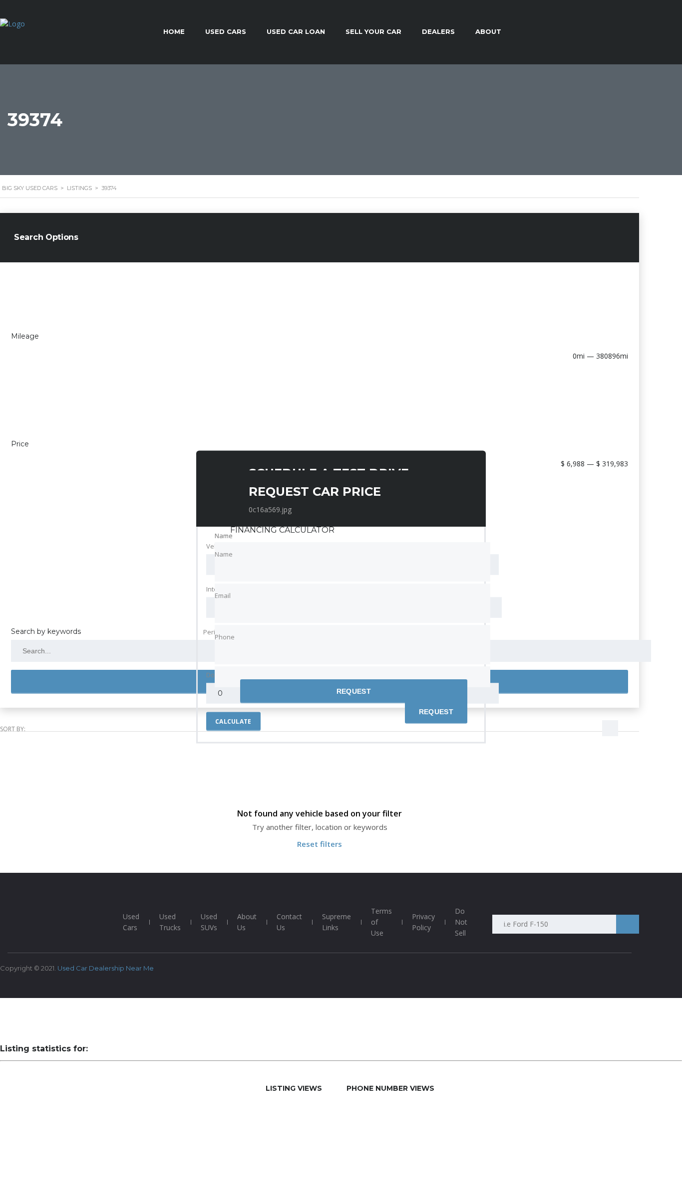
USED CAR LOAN (296, 31)
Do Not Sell (461, 922)
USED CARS (225, 31)
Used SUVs (209, 922)
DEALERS (438, 31)
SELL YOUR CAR (373, 31)
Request (354, 691)
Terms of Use (381, 922)
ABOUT (488, 31)
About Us (247, 922)
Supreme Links (336, 922)
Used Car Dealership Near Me (105, 968)
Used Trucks (170, 922)
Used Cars (131, 922)
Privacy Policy (423, 922)
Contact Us (289, 922)
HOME (174, 31)
